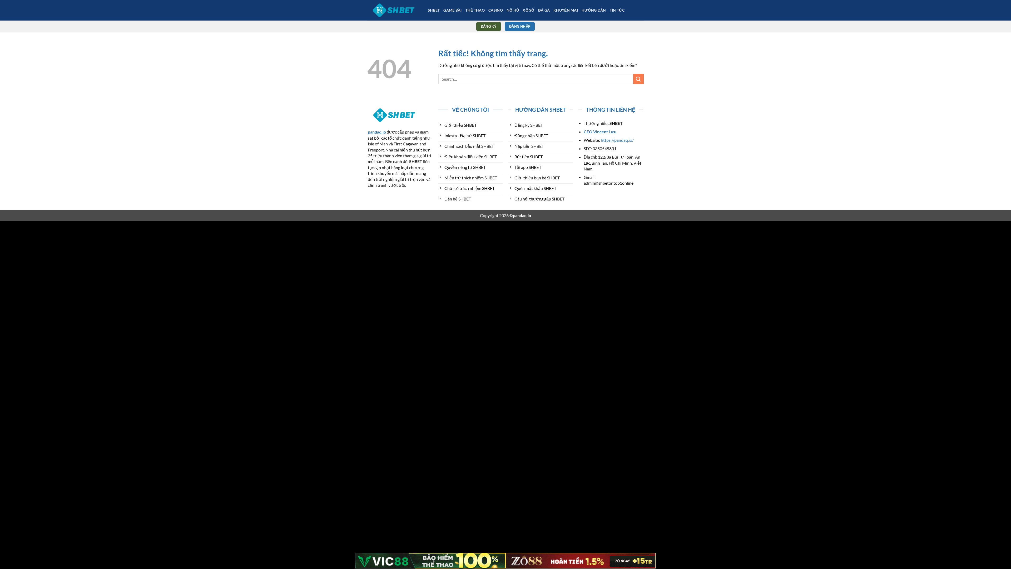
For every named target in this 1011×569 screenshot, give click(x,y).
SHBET (434, 10)
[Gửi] (638, 79)
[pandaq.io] (393, 10)
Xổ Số (528, 10)
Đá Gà (544, 10)
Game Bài (452, 10)
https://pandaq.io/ (617, 140)
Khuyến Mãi (565, 10)
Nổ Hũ (513, 10)
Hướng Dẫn (594, 10)
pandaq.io (377, 131)
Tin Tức (617, 10)
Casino (495, 10)
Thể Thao (475, 10)
